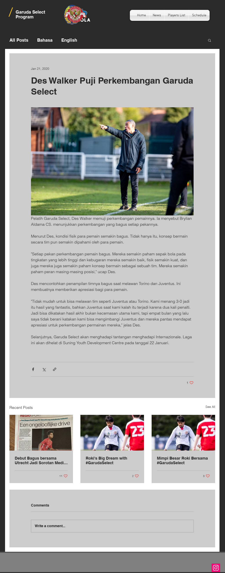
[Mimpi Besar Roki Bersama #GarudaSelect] (183, 433)
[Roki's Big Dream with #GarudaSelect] (112, 433)
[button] (209, 40)
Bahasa (45, 40)
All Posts (18, 40)
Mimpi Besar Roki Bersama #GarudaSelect (182, 460)
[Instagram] (216, 568)
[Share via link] (55, 369)
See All (210, 407)
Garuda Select (30, 12)
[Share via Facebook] (33, 369)
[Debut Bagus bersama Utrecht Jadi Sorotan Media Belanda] (41, 433)
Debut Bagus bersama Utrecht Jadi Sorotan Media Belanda (40, 460)
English (69, 40)
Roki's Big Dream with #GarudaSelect (106, 460)
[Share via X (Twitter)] (44, 369)
